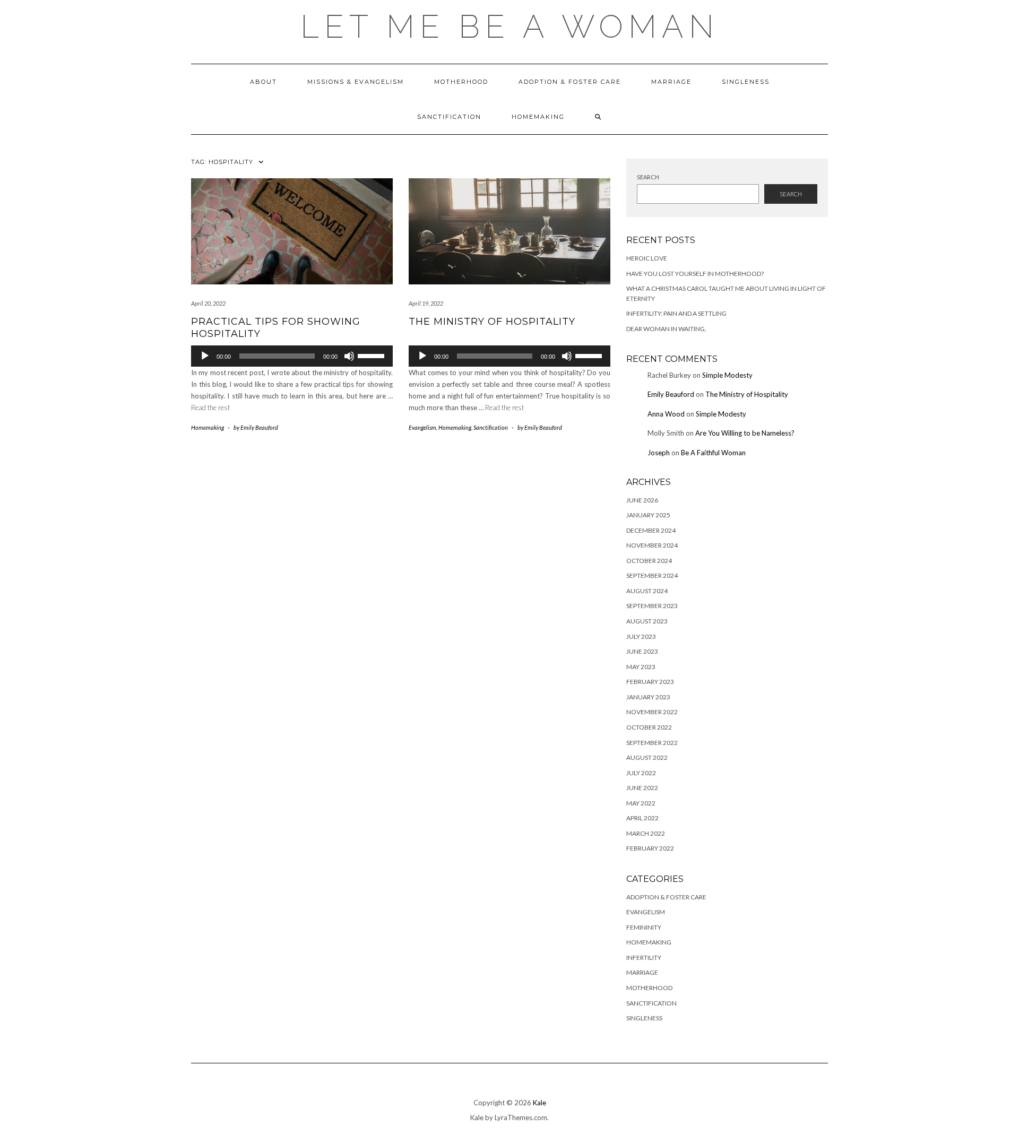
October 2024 (649, 561)
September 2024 (652, 575)
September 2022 (652, 743)
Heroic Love (646, 258)
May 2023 (640, 667)
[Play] (205, 356)
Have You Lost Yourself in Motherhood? (695, 274)
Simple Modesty (727, 375)
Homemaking (538, 116)
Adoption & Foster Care (570, 81)
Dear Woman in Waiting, (666, 329)
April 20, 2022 (208, 303)
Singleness (746, 81)
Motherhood (461, 81)
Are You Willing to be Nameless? (745, 433)
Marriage (671, 81)
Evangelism (422, 427)
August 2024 (647, 591)
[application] (292, 356)
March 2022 (645, 833)
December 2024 (651, 530)
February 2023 (650, 682)
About (263, 81)
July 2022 (641, 773)
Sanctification (449, 116)
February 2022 (650, 848)
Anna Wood (666, 414)
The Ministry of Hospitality (492, 321)
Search (648, 177)
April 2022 (642, 818)
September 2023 (652, 606)
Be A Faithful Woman (713, 452)
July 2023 (641, 636)
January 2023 (648, 697)
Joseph (658, 452)
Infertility (643, 957)
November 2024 (652, 545)
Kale (539, 1102)
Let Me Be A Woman (509, 26)
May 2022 (640, 803)
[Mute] (349, 356)
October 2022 (649, 727)
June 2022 (642, 788)
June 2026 (642, 500)
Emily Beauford (670, 394)
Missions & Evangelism (355, 81)
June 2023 (642, 651)
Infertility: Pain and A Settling (676, 313)
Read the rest (210, 407)
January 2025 (648, 515)
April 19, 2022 (426, 303)
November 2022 (652, 712)
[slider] (372, 355)
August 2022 (647, 757)
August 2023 (647, 621)
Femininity (643, 927)
